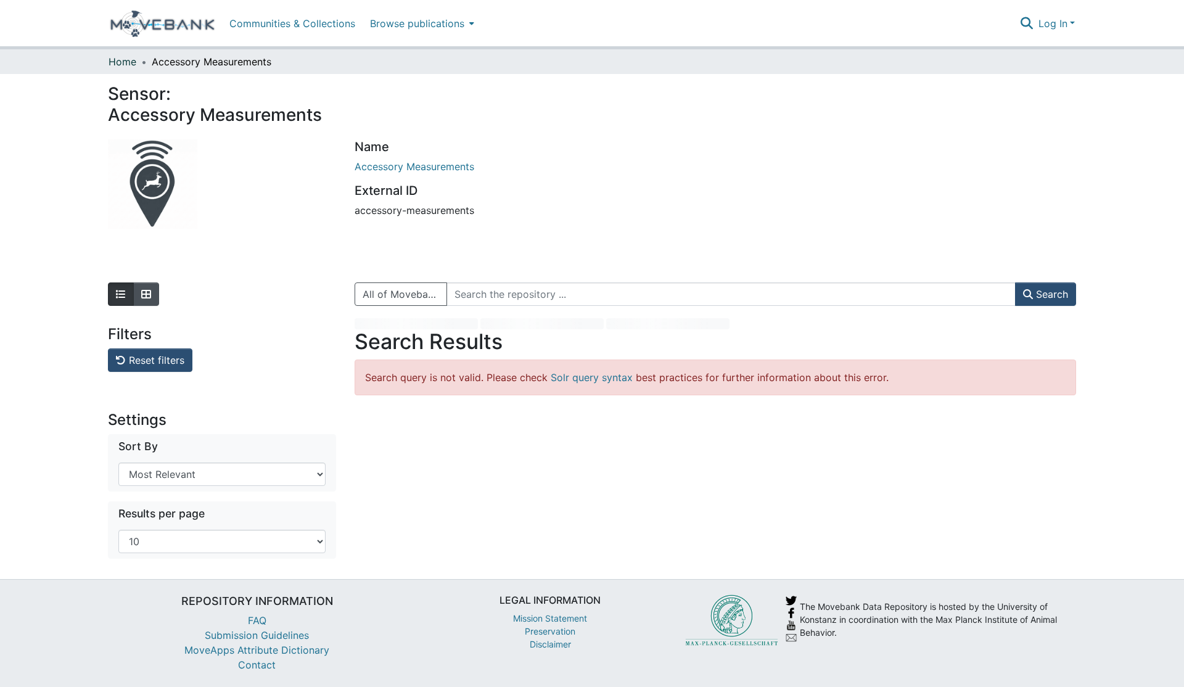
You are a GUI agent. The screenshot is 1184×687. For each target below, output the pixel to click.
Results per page (161, 513)
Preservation (550, 631)
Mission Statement (550, 618)
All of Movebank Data (405, 294)
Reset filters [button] (155, 360)
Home (122, 62)
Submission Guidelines (257, 635)
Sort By (138, 446)
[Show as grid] (146, 294)
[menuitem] (421, 23)
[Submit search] (1027, 23)
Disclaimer (550, 644)
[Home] (162, 23)
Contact (257, 665)
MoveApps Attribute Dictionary (256, 650)
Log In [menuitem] (1052, 23)
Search (1050, 294)
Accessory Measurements (414, 166)
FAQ (257, 620)
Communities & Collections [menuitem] (292, 23)
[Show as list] (121, 294)
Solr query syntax (592, 377)
